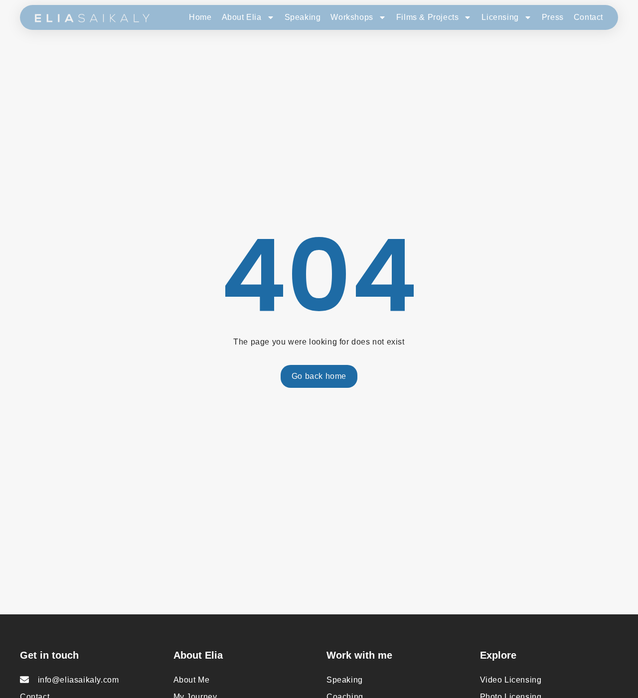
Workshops (351, 17)
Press (553, 17)
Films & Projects (427, 17)
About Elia (242, 17)
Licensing (499, 17)
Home (200, 17)
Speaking (303, 17)
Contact (588, 17)
